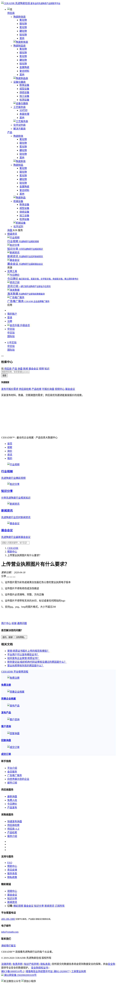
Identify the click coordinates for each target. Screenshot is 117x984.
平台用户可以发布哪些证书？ (23, 654)
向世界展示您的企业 (18, 779)
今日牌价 (12, 804)
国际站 (11, 336)
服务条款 (12, 873)
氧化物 (23, 20)
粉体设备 (24, 85)
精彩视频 (18, 906)
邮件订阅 (12, 782)
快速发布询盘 (14, 821)
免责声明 (17, 964)
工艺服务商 (19, 107)
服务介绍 (12, 836)
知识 (46, 368)
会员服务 (12, 771)
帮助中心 (12, 551)
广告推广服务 (14, 775)
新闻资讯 (12, 902)
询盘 (20, 368)
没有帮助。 (21, 637)
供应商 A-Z (13, 829)
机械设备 (18, 201)
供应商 (11, 13)
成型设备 (24, 88)
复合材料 (24, 71)
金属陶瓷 (24, 67)
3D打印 (23, 110)
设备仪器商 (19, 82)
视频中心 (60, 389)
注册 (9, 321)
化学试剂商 (19, 125)
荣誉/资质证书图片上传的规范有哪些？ (28, 651)
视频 (41, 368)
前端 (14, 623)
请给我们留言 (8, 945)
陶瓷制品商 (19, 45)
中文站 (11, 332)
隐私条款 (45, 964)
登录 (9, 317)
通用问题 (22, 623)
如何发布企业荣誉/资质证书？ (23, 658)
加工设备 (24, 96)
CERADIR (12, 548)
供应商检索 (25, 389)
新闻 (25, 368)
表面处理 (24, 114)
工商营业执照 (78, 971)
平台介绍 (12, 768)
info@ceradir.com (9, 932)
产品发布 (12, 807)
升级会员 (25, 325)
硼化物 (23, 31)
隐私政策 (12, 877)
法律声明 (6, 964)
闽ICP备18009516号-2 (12, 971)
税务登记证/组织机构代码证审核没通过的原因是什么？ (36, 662)
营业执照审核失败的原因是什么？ (25, 665)
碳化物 (23, 23)
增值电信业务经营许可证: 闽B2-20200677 (48, 971)
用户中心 (6, 623)
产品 (9, 132)
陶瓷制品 (18, 165)
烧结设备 (24, 92)
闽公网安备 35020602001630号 (20, 975)
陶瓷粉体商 (19, 16)
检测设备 (24, 99)
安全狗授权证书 (39, 967)
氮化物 (23, 27)
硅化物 (23, 34)
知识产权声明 (31, 964)
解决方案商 (19, 128)
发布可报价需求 (9, 389)
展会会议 (33, 368)
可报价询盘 (48, 389)
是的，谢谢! (7, 637)
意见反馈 (12, 870)
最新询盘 (12, 796)
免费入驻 (12, 800)
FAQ (9, 862)
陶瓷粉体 (18, 136)
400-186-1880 (8, 919)
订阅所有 (60, 906)
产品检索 (36, 389)
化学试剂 (18, 226)
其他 (22, 38)
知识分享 (12, 898)
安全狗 (111, 964)
